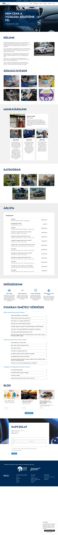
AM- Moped (11, 180)
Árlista (41, 3)
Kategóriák (45, 3)
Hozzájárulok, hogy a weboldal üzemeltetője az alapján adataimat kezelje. (25, 448)
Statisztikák (32, 482)
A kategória (29, 180)
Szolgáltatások (36, 3)
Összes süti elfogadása (49, 530)
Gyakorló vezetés (29, 95)
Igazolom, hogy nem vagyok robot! (17, 450)
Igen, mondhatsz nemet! (9, 401)
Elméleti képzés (11, 81)
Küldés (14, 453)
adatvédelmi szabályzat (27, 448)
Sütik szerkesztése (49, 532)
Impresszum (32, 476)
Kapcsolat (49, 3)
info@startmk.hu (14, 433)
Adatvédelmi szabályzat (34, 478)
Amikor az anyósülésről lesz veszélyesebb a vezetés (27, 401)
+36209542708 (15, 432)
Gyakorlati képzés (29, 81)
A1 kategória (46, 180)
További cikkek (29, 413)
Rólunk (31, 3)
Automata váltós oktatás (11, 95)
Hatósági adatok (33, 480)
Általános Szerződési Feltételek (35, 479)
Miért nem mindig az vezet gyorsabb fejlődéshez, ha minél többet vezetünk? (46, 402)
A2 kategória (20, 193)
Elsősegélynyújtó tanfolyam (46, 81)
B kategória (37, 193)
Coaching (46, 95)
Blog (53, 3)
